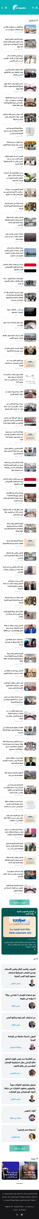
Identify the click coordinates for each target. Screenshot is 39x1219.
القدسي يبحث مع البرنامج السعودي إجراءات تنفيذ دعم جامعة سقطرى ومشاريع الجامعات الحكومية (13, 584)
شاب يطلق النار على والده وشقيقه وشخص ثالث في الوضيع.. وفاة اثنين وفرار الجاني (13, 512)
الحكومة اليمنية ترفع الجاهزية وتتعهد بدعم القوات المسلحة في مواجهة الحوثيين (13, 888)
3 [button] (31, 949)
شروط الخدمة (22, 1209)
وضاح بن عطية (15, 1117)
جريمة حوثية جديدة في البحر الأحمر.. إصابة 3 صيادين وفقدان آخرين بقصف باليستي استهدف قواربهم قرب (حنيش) (13, 251)
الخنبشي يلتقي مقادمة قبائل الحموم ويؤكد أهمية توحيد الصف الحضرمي (13, 555)
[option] (19, 932)
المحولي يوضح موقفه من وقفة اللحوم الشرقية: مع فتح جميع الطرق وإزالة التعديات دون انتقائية (13, 628)
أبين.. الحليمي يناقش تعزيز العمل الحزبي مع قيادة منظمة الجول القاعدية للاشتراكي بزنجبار (13, 685)
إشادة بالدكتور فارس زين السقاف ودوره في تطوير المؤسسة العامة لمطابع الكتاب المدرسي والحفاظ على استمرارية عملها (13, 466)
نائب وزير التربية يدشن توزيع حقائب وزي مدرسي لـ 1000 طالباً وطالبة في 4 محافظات (13, 818)
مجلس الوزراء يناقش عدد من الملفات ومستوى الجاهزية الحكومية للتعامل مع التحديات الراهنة (14, 714)
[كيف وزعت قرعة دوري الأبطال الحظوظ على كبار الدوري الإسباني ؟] (10, 1171)
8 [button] (23, 949)
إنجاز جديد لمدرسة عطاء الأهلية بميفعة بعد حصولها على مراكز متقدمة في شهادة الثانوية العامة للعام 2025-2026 (13, 101)
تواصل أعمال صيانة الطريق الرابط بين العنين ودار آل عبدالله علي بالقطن (13, 614)
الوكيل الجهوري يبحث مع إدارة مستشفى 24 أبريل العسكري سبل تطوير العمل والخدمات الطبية (13, 191)
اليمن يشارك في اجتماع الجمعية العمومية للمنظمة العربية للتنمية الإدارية (13, 600)
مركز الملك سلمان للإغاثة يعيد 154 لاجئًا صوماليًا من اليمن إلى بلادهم (14, 642)
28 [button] (15, 951)
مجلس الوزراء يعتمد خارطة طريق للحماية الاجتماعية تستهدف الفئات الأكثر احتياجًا (13, 86)
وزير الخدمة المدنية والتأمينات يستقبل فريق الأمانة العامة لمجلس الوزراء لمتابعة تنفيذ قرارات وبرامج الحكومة (13, 496)
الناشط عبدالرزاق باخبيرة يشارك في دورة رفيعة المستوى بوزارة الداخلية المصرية (13, 730)
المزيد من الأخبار (19, 902)
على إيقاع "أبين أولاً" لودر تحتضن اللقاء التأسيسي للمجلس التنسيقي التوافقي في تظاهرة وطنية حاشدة (13, 420)
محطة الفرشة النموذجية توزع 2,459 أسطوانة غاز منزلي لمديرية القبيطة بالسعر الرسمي (13, 130)
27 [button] (17, 951)
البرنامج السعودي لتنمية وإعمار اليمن (25, 912)
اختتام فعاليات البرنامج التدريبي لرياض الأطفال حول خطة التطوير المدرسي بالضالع (13, 72)
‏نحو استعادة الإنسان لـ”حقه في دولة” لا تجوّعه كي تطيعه (20, 996)
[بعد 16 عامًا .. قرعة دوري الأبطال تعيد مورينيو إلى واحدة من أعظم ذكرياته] (29, 1171)
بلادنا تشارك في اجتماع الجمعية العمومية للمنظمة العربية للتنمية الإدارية (13, 205)
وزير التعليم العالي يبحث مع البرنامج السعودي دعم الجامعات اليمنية (14, 363)
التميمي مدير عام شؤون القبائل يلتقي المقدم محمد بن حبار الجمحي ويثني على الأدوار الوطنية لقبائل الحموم (13, 160)
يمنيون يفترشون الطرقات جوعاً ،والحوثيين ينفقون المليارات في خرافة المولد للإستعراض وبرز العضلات (20, 1088)
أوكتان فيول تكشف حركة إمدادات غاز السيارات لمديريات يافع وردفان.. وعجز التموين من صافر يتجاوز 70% (13, 378)
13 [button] (15, 949)
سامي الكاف (15, 1005)
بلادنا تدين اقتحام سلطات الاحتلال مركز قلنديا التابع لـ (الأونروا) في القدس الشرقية (13, 267)
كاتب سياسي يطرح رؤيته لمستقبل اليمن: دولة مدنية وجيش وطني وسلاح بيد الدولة (13, 116)
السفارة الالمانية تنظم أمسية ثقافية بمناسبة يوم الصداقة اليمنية (13, 541)
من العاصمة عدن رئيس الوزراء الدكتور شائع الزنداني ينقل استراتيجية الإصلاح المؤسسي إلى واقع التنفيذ (20, 1062)
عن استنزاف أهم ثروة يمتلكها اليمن (21, 1017)
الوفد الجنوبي (30, 1110)
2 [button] (33, 949)
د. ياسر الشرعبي (15, 1073)
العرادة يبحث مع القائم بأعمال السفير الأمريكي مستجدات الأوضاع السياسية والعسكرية (13, 760)
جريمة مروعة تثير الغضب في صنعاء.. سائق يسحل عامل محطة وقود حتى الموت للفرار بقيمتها (13, 406)
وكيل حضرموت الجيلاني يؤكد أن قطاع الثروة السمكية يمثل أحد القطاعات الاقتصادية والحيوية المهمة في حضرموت (13, 296)
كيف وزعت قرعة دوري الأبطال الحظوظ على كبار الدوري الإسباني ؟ (10, 1175)
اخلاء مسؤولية (9, 1206)
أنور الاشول (16, 1136)
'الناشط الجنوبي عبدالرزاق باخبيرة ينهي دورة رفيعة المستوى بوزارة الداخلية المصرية (13, 451)
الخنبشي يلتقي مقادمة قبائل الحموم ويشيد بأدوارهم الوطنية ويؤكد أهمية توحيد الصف (14, 860)
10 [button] (20, 949)
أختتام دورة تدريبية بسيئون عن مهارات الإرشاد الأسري (14, 392)
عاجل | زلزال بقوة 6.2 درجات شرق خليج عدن (13, 323)
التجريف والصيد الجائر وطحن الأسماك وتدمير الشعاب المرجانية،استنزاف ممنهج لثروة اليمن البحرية (20, 972)
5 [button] (28, 949)
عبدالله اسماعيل (15, 1047)
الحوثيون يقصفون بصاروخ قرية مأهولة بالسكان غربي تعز (13, 773)
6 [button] (26, 949)
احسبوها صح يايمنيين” (26, 1129)
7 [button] (25, 949)
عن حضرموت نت (29, 1206)
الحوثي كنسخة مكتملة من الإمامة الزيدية (22, 1037)
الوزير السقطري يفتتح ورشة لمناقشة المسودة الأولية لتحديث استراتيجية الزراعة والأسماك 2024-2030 (13, 657)
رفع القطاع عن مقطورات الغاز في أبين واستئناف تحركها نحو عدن (13, 28)
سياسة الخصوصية (19, 1206)
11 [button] (18, 949)
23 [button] (23, 951)
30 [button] (12, 951)
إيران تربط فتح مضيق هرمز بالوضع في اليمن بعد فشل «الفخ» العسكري (13, 873)
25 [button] (20, 951)
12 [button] (17, 949)
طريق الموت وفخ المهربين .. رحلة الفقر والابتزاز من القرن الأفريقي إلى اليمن (13, 281)
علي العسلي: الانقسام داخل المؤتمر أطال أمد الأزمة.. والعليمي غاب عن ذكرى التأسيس (13, 58)
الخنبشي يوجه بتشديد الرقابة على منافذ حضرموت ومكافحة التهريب (13, 671)
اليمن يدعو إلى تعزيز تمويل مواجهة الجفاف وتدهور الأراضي (13, 336)
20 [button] (4, 949)
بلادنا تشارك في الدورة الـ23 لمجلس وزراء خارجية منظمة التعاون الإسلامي (13, 144)
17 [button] (9, 949)
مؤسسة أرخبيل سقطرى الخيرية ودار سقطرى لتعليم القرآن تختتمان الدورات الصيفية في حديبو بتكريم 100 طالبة (13, 42)
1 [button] (34, 949)
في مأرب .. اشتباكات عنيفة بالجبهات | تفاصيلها (15, 310)
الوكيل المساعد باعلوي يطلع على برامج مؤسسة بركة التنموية (13, 349)
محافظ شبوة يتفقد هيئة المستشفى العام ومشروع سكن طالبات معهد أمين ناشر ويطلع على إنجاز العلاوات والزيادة (20, 944)
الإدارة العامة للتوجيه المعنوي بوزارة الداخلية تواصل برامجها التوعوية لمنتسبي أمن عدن (14, 846)
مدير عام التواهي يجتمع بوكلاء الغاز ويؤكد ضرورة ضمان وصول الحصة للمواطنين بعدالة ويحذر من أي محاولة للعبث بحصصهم (13, 745)
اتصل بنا (15, 1209)
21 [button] (26, 951)
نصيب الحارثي (15, 983)
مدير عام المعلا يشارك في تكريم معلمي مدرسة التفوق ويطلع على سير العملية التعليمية (13, 699)
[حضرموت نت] (19, 7)
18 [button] (7, 949)
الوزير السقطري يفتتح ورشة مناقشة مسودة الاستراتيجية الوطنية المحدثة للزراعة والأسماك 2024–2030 (13, 527)
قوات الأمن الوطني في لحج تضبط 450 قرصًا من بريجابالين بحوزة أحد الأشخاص (13, 569)
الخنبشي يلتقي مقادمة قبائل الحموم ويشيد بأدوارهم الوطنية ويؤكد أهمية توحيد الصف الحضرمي (14, 221)
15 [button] (12, 949)
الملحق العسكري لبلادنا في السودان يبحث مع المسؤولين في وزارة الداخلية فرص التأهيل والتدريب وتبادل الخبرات (13, 788)
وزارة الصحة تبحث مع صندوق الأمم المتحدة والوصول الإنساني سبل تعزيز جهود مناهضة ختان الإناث (13, 435)
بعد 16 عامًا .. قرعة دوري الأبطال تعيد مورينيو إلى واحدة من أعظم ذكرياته (29, 1175)
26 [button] (18, 951)
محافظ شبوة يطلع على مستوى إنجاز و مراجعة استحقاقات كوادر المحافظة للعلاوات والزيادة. (13, 832)
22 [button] (25, 951)
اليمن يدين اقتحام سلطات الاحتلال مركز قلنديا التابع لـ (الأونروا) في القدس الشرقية (13, 481)
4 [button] (17, 1183)
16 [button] (10, 949)
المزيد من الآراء (19, 1148)
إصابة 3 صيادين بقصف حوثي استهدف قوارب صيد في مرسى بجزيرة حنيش (13, 236)
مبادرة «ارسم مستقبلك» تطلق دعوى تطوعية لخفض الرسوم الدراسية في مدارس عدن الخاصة (13, 804)
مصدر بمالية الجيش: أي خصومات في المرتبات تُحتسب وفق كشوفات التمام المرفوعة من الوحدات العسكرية (13, 176)
